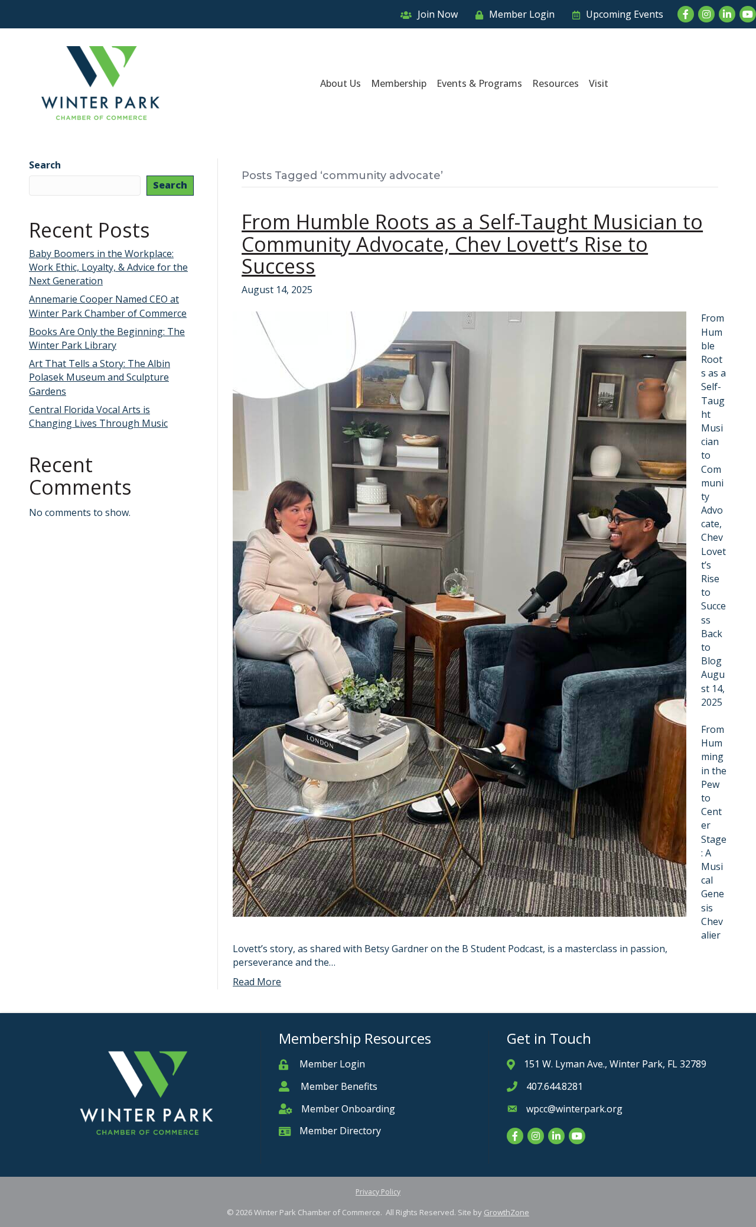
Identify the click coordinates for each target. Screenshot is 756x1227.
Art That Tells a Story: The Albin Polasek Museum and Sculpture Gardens (99, 377)
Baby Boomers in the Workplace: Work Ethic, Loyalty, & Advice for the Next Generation (108, 267)
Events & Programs (479, 83)
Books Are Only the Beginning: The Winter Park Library (107, 338)
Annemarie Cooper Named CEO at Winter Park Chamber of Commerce (108, 306)
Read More (257, 981)
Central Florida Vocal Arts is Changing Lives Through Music (98, 416)
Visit (598, 83)
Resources (555, 83)
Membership (398, 83)
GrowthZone (506, 1212)
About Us (340, 83)
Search (45, 164)
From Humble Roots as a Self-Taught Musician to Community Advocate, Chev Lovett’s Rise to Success (472, 244)
